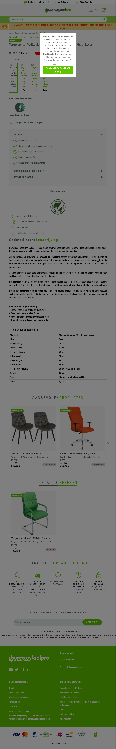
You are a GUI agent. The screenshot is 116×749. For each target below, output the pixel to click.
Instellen (56, 64)
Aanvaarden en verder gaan (58, 70)
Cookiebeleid (49, 54)
